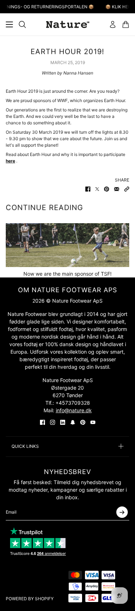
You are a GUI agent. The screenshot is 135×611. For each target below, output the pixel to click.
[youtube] (93, 422)
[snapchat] (73, 422)
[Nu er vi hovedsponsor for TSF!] (67, 245)
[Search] (22, 24)
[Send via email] (117, 189)
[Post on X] (97, 189)
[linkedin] (63, 422)
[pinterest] (83, 422)
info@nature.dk (74, 410)
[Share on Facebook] (88, 189)
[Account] (112, 24)
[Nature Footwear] (67, 24)
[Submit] (122, 512)
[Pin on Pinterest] (107, 189)
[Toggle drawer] (9, 24)
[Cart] (125, 24)
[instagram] (53, 422)
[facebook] (42, 422)
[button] (127, 189)
